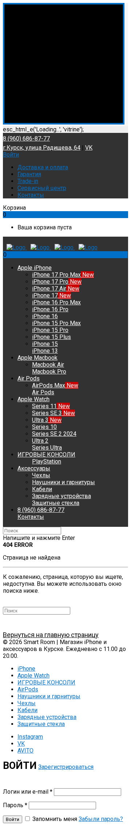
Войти (11, 154)
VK (88, 147)
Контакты (30, 195)
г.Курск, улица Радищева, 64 (41, 147)
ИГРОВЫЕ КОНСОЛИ (46, 682)
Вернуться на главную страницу (51, 635)
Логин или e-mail (27, 791)
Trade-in (27, 181)
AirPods (27, 689)
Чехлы (26, 703)
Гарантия (29, 174)
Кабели (27, 710)
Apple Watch (33, 675)
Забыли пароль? (101, 819)
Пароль (15, 805)
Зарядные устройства (46, 717)
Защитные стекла (41, 724)
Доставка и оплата (42, 167)
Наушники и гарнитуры (48, 696)
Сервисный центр (41, 188)
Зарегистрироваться (66, 766)
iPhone (26, 668)
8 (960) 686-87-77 (26, 138)
